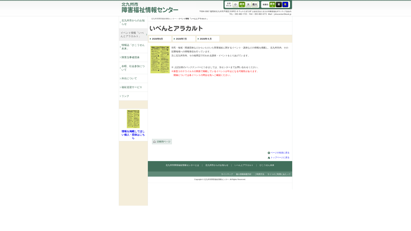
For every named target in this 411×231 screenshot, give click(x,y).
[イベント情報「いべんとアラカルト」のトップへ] (226, 34)
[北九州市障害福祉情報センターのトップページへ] (149, 15)
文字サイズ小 (235, 4)
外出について (129, 78)
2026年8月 (157, 39)
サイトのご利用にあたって (279, 174)
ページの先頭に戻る (280, 153)
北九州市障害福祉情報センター (163, 19)
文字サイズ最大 (255, 4)
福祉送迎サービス (133, 87)
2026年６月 (206, 39)
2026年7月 (181, 39)
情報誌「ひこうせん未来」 (133, 47)
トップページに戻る (280, 157)
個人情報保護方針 (243, 174)
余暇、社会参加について (133, 68)
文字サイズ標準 (242, 4)
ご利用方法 (259, 174)
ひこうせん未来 (267, 165)
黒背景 (279, 4)
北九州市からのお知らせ (133, 22)
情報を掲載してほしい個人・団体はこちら (133, 134)
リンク (125, 96)
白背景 (272, 4)
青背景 (285, 4)
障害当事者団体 (131, 57)
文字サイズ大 (248, 4)
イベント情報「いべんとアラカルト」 (132, 34)
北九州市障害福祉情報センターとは (182, 165)
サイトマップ (227, 174)
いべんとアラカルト (244, 165)
